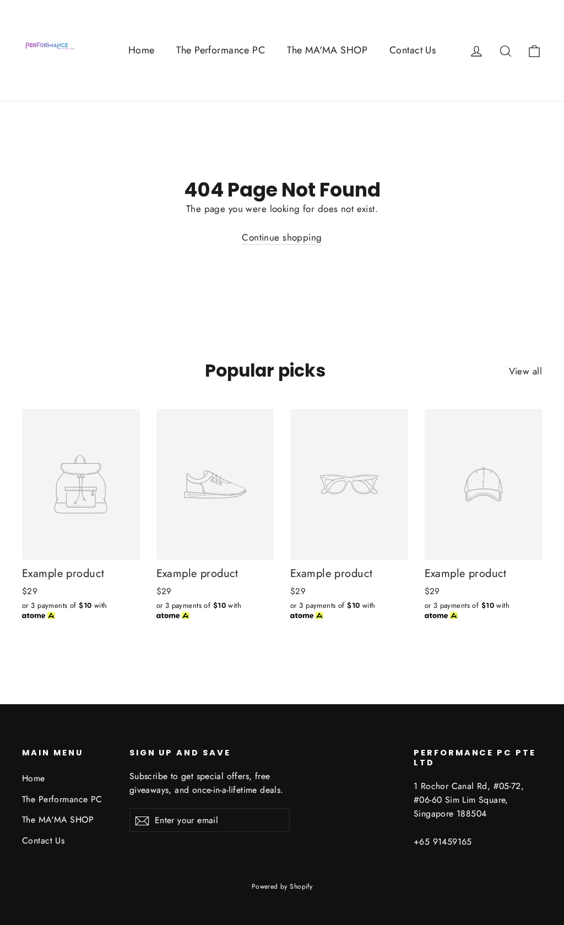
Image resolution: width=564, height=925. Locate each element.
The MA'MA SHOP (327, 50)
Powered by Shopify (282, 886)
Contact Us (412, 50)
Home (141, 50)
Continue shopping (282, 237)
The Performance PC (220, 50)
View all (525, 371)
